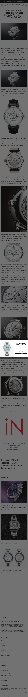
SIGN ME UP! (21, 353)
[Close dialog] (27, 340)
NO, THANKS (21, 351)
